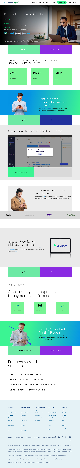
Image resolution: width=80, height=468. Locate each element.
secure (16, 251)
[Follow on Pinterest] (70, 440)
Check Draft (37, 415)
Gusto (49, 422)
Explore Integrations (24, 350)
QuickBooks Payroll (52, 415)
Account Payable (11, 410)
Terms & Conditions (19, 437)
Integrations (10, 415)
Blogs (63, 410)
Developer (64, 415)
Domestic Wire (24, 430)
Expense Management (12, 417)
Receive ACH (37, 420)
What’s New (64, 412)
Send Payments (25, 410)
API (8, 430)
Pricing (40, 2)
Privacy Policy (29, 437)
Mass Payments (25, 417)
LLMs (63, 417)
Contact (53, 2)
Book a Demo (56, 49)
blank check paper (47, 108)
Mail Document (11, 425)
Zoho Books (50, 417)
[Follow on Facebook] (55, 437)
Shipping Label (11, 428)
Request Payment (38, 410)
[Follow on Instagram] (66, 437)
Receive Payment (25, 412)
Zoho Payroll (51, 420)
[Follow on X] (62, 437)
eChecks (45, 337)
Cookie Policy (37, 437)
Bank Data (10, 420)
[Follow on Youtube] (70, 437)
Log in (70, 2)
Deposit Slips (10, 422)
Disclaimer (10, 437)
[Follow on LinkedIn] (59, 437)
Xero (49, 432)
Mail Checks (24, 422)
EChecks (23, 425)
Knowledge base (65, 428)
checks (43, 196)
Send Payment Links (39, 412)
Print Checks (24, 420)
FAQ (44, 2)
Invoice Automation (25, 428)
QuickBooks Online (52, 410)
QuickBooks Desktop (52, 412)
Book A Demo (62, 2)
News (63, 420)
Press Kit (64, 425)
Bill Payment (24, 415)
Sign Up (74, 2)
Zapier (49, 425)
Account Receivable (12, 412)
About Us (48, 2)
